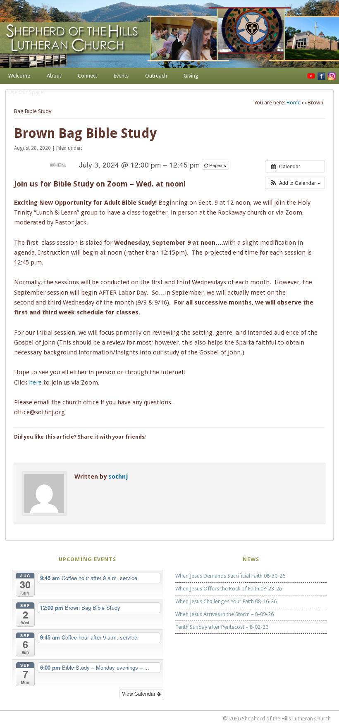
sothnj (118, 476)
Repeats (217, 165)
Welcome (19, 76)
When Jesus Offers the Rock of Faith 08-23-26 (228, 588)
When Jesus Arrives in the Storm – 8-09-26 (224, 614)
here (36, 382)
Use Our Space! (26, 92)
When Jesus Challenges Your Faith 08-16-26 (226, 601)
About (54, 76)
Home (293, 102)
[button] (295, 183)
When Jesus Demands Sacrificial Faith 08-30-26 (230, 576)
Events (121, 76)
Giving (191, 76)
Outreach (156, 76)
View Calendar (139, 693)
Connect (87, 76)
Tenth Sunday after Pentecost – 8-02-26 (221, 627)
